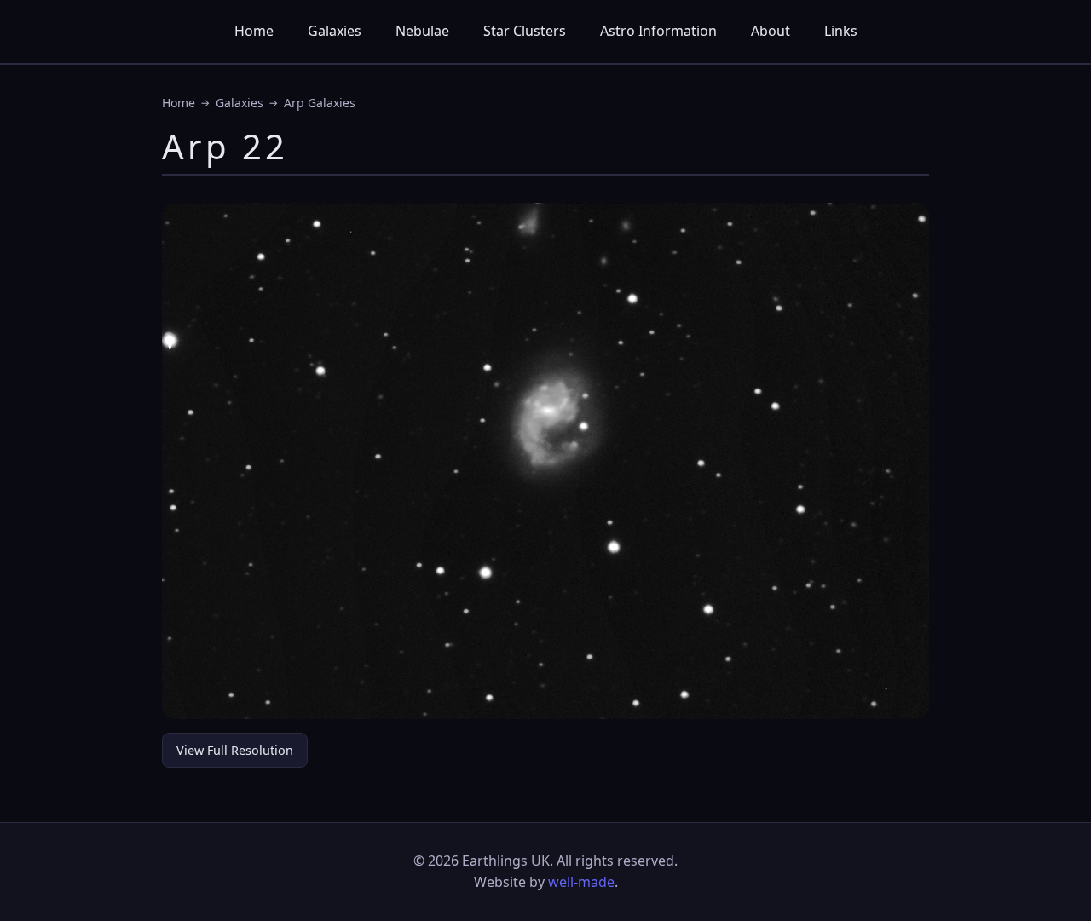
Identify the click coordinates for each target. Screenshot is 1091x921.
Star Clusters (524, 30)
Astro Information (658, 30)
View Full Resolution (234, 750)
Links (840, 30)
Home (254, 30)
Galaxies (334, 30)
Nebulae (422, 30)
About (770, 30)
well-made (581, 881)
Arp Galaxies (319, 103)
